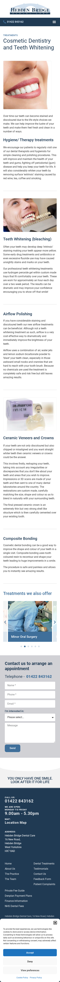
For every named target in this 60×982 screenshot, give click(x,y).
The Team (10, 879)
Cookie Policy (22, 978)
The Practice (12, 873)
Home (8, 863)
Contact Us (40, 873)
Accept (30, 952)
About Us (10, 868)
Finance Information (16, 900)
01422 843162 (15, 21)
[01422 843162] (4, 21)
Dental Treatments (44, 863)
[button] (55, 922)
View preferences (30, 970)
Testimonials (41, 868)
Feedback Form (42, 879)
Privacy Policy (36, 978)
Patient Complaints (44, 884)
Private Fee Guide (14, 890)
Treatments (10, 35)
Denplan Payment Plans (18, 895)
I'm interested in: (14, 711)
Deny (30, 961)
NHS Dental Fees (14, 906)
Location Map (16, 823)
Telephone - (15, 676)
